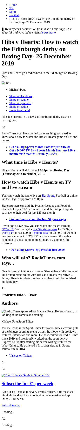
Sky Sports (48, 195)
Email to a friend (19, 110)
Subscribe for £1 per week (27, 383)
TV (11, 8)
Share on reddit (18, 106)
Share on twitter (19, 99)
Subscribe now (11, 405)
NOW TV (8, 229)
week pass (8, 232)
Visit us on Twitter (20, 355)
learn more (48, 32)
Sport (12, 11)
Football (14, 15)
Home (13, 4)
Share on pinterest (20, 103)
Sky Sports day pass (45, 229)
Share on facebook (20, 96)
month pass (41, 232)
